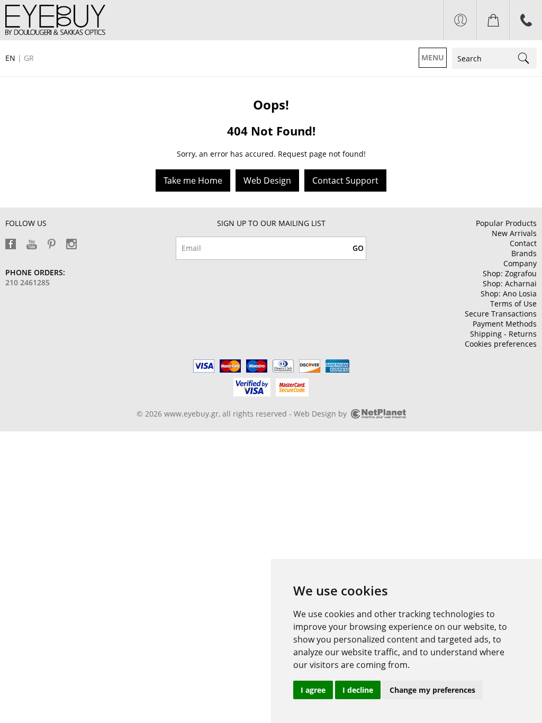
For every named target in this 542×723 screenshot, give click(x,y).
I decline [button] (357, 690)
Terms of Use (513, 304)
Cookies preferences (501, 344)
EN (10, 58)
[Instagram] (71, 244)
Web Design (267, 180)
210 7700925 (526, 20)
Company (520, 263)
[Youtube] (31, 244)
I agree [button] (313, 690)
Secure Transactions (501, 314)
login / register (460, 20)
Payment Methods (505, 324)
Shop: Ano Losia (509, 293)
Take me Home (193, 180)
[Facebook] (10, 244)
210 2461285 (27, 282)
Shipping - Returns (503, 334)
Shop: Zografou (510, 273)
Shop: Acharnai (510, 283)
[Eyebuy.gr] (55, 20)
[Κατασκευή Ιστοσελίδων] (378, 416)
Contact (523, 243)
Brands (524, 253)
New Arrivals (514, 233)
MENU (432, 57)
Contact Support (345, 180)
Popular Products (506, 223)
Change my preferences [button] (432, 690)
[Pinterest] (52, 244)
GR (29, 58)
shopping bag (493, 20)
